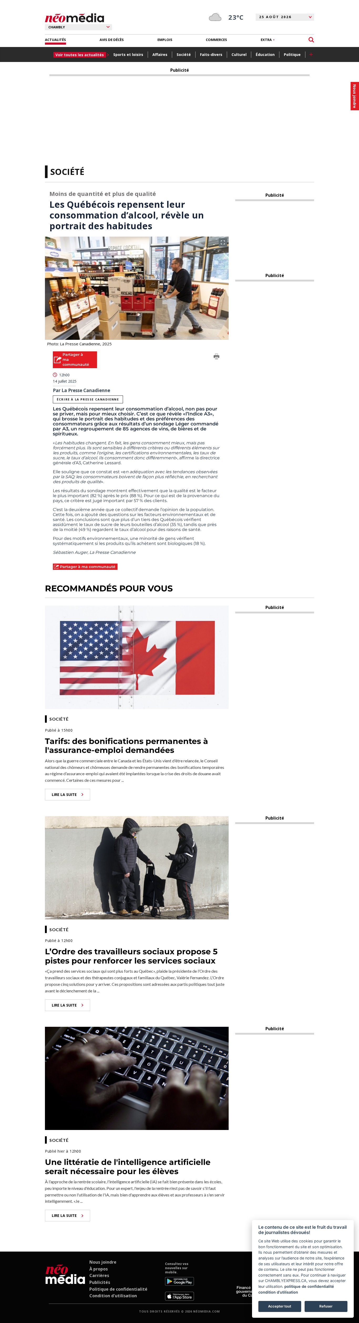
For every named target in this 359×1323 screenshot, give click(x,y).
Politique (292, 54)
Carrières (99, 1275)
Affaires (159, 54)
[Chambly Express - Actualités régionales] (74, 18)
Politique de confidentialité (118, 1289)
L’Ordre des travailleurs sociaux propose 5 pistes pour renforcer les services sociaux (131, 956)
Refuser (325, 1306)
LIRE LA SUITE (64, 794)
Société (184, 54)
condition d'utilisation (278, 1292)
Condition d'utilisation (113, 1296)
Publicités (99, 1282)
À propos (98, 1269)
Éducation (265, 54)
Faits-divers (211, 54)
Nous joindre (102, 1262)
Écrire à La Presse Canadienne (88, 399)
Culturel (239, 54)
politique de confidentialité (309, 1286)
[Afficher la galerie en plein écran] (223, 242)
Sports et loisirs (128, 54)
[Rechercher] (311, 40)
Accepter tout (279, 1306)
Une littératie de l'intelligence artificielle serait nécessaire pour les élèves (128, 1166)
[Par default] (65, 1281)
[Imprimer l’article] (216, 357)
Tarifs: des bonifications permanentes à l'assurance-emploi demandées (126, 745)
